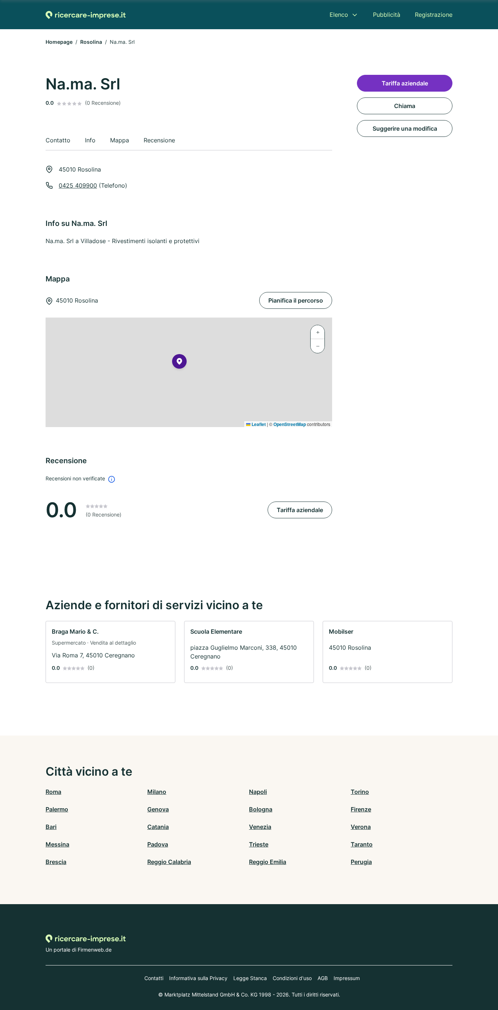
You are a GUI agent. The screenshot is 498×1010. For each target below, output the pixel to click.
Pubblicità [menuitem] (386, 14)
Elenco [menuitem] (339, 14)
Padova (157, 844)
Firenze (361, 809)
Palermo (57, 809)
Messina (57, 844)
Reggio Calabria (169, 861)
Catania (158, 826)
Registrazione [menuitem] (433, 14)
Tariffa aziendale (300, 510)
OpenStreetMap (289, 424)
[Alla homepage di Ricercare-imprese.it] (86, 14)
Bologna (260, 809)
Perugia (361, 861)
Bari (51, 826)
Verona (361, 826)
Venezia (260, 826)
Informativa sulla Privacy (198, 978)
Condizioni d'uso (292, 978)
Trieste (258, 844)
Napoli (258, 791)
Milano (156, 791)
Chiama (404, 106)
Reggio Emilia (267, 861)
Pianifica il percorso (295, 300)
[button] (179, 362)
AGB (323, 978)
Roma (53, 791)
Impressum (347, 978)
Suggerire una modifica (405, 128)
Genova (158, 809)
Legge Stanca (250, 978)
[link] (110, 652)
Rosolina (91, 42)
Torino (360, 791)
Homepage (59, 42)
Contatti (153, 978)
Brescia (56, 861)
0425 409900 (78, 185)
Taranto (362, 844)
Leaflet (258, 424)
